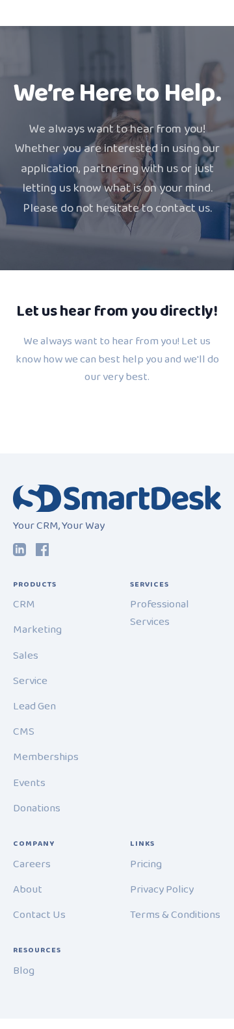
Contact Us (39, 915)
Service (30, 681)
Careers (32, 864)
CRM (24, 604)
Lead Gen (34, 706)
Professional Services (159, 613)
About (27, 889)
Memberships (46, 757)
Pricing (146, 864)
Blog (23, 971)
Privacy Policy (162, 889)
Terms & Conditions (175, 915)
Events (29, 783)
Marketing (37, 630)
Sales (25, 656)
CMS (23, 732)
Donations (36, 808)
